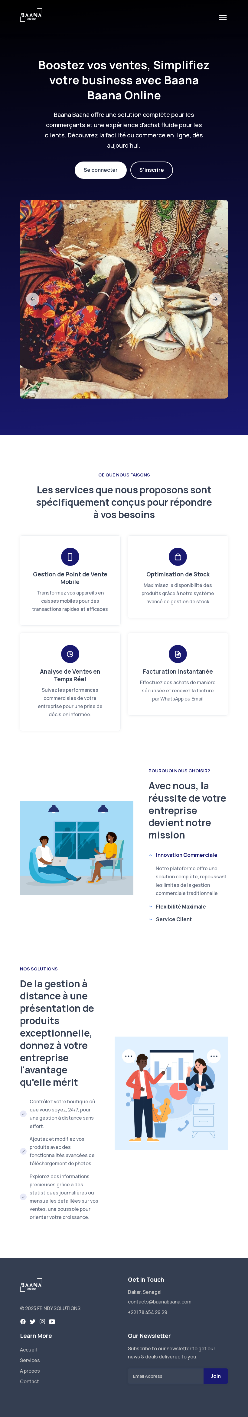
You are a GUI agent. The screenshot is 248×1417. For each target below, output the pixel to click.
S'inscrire (151, 169)
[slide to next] (215, 299)
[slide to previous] (32, 299)
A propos (30, 1370)
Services (30, 1360)
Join (216, 1376)
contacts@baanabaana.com (159, 1301)
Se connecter (101, 169)
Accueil (28, 1349)
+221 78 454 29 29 (147, 1312)
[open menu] (222, 17)
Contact (29, 1381)
